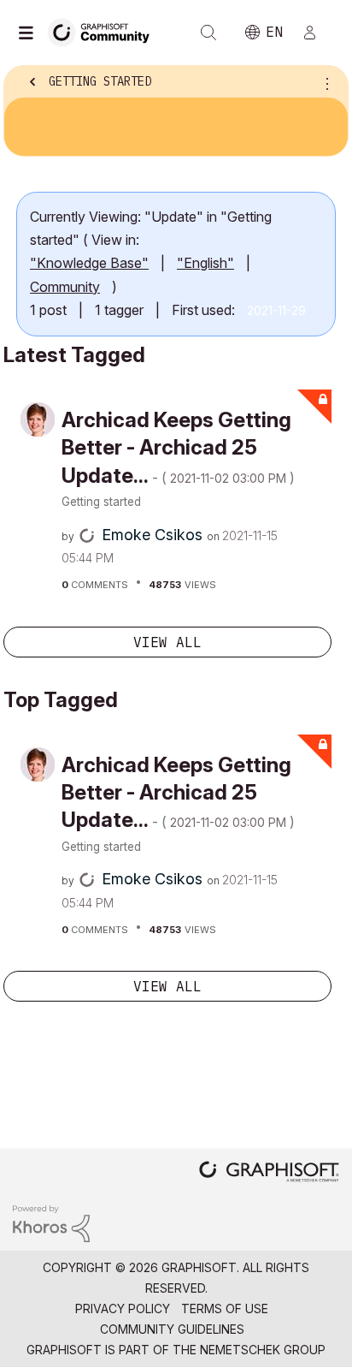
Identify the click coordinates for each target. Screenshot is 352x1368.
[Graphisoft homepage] (269, 1173)
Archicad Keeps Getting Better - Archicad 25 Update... (178, 447)
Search (208, 32)
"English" (205, 262)
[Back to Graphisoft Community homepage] (104, 31)
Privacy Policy (122, 1308)
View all (167, 642)
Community (65, 286)
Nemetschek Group (263, 1349)
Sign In (317, 32)
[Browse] (30, 32)
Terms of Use (224, 1308)
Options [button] (324, 83)
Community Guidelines (172, 1329)
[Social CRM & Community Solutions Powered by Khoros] (51, 1223)
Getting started (101, 502)
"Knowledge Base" (89, 262)
